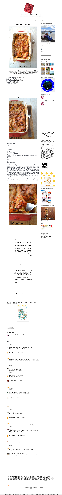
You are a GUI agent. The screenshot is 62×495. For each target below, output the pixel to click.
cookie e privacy (48, 20)
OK (57, 494)
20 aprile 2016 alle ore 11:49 (17, 375)
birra (43, 135)
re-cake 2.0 (41, 20)
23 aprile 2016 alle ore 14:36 (21, 435)
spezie (47, 153)
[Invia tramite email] (9, 327)
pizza (45, 150)
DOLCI (42, 131)
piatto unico (51, 149)
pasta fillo (50, 148)
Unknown (10, 375)
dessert (43, 139)
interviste (47, 142)
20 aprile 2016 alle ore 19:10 (23, 392)
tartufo (44, 154)
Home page (8, 20)
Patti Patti (11, 397)
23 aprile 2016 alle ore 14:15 (16, 429)
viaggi (30, 20)
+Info (55, 494)
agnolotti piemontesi (17, 84)
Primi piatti (12, 328)
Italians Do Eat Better (13, 392)
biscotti (48, 135)
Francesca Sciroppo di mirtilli (14, 347)
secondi (49, 152)
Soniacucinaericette (12, 435)
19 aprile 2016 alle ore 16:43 (17, 352)
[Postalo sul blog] (10, 327)
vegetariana (43, 157)
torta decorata (51, 154)
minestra (42, 147)
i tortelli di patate (16, 82)
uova (41, 156)
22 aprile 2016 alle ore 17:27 (20, 417)
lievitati (47, 143)
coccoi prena (15, 81)
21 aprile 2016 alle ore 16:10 (18, 397)
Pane (53, 131)
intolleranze (52, 142)
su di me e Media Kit (14, 20)
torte (51, 155)
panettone (52, 147)
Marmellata (48, 131)
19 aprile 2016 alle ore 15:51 (26, 347)
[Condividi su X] (11, 327)
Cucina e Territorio (35, 20)
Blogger (30, 488)
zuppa (42, 159)
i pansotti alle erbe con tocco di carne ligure (20, 88)
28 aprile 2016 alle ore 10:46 (20, 453)
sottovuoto (42, 153)
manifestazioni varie (46, 146)
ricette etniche (51, 151)
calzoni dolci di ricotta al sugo (19, 77)
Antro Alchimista (12, 380)
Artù (10, 429)
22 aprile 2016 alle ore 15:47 (17, 412)
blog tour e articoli (26, 20)
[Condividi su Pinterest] (12, 327)
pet (44, 20)
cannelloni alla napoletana (18, 80)
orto (47, 147)
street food (52, 153)
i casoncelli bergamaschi (18, 85)
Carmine (10, 412)
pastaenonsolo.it (12, 453)
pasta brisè (45, 148)
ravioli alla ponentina (17, 79)
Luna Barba (11, 334)
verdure (49, 157)
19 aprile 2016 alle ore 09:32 (18, 334)
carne (45, 136)
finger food (46, 141)
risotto (44, 152)
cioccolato (52, 136)
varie (46, 156)
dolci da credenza (50, 140)
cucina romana (20, 20)
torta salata (45, 155)
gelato (51, 141)
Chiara (10, 352)
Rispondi (10, 338)
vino (51, 158)
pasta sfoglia (43, 149)
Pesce (45, 132)
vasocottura (51, 156)
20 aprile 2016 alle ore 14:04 (20, 380)
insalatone (42, 142)
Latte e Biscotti (12, 417)
